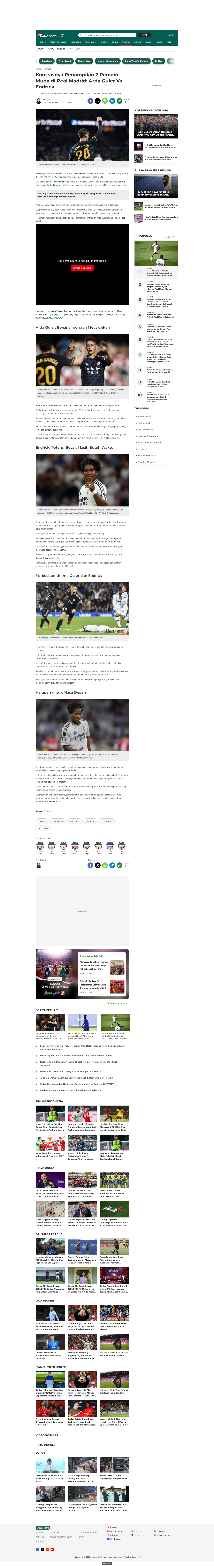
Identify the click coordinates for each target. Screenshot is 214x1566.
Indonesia (76, 42)
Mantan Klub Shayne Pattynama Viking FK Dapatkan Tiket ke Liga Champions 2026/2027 (79, 1156)
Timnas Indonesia (49, 1101)
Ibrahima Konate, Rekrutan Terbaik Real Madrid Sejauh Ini (71, 1090)
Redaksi (40, 1537)
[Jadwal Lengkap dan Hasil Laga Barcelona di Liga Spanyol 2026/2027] (138, 146)
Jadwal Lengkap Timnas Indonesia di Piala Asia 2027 (50, 1154)
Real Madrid (80, 173)
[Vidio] (47, 1549)
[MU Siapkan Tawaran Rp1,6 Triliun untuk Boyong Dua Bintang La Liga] (156, 186)
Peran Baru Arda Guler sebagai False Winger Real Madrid (70, 1071)
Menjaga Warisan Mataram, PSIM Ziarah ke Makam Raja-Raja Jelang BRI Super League (50, 1260)
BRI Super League (58, 42)
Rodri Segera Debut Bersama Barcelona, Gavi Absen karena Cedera (76, 1055)
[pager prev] (37, 61)
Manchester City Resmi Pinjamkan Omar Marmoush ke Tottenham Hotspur (50, 1326)
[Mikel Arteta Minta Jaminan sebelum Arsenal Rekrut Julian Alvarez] (138, 218)
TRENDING (141, 408)
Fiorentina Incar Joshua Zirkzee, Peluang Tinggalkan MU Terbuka (50, 1422)
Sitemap (40, 1541)
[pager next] (177, 61)
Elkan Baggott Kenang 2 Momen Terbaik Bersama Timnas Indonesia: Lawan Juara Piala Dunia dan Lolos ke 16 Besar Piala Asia (49, 1222)
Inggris (104, 42)
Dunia (115, 42)
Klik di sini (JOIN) (55, 317)
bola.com (94, 1557)
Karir (81, 1537)
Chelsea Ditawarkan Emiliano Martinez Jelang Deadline (48, 1355)
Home (43, 42)
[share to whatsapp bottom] (105, 865)
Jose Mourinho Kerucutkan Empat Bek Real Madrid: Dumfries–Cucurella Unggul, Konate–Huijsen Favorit (159, 302)
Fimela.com (138, 1535)
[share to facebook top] (90, 101)
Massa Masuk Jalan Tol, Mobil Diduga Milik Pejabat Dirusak (82, 1507)
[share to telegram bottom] (112, 865)
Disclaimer (55, 1533)
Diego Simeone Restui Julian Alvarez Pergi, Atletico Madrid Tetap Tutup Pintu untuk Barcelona (50, 1036)
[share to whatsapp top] (105, 101)
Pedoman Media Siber (61, 1537)
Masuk (171, 35)
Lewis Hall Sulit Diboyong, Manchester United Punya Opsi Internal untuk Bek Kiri (114, 1422)
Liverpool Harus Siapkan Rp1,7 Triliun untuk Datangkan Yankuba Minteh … (161, 206)
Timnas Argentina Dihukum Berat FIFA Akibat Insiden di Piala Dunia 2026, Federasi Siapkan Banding (82, 1222)
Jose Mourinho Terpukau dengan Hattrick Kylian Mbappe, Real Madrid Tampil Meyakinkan (159, 287)
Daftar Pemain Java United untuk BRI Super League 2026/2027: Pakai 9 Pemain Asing (113, 1289)
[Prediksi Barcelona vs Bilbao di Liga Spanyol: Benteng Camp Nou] (138, 158)
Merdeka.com (116, 1539)
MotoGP (138, 42)
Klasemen (61, 49)
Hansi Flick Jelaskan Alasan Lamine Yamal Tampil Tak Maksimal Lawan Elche (159, 329)
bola (51, 35)
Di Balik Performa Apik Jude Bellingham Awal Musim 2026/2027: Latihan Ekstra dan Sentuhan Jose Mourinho (160, 343)
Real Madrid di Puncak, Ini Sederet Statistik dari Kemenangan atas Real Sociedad (158, 398)
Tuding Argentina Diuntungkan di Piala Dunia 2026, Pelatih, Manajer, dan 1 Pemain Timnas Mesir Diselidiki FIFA (114, 1222)
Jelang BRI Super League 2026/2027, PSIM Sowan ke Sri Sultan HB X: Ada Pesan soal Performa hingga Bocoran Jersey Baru (81, 1289)
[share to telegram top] (112, 101)
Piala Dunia (90, 42)
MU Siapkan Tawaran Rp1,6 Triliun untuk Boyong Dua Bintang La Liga (153, 193)
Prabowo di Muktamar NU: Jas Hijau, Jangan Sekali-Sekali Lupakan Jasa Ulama (113, 1507)
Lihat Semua (168, 237)
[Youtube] (52, 1549)
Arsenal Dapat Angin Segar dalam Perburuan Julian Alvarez (113, 1326)
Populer (145, 235)
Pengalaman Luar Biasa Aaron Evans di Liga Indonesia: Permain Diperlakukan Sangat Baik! (113, 1260)
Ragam (149, 42)
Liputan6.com (116, 1531)
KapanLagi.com (164, 1535)
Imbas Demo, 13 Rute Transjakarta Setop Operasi (113, 1477)
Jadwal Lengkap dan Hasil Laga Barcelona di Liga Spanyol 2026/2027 (77, 1084)
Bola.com (137, 1531)
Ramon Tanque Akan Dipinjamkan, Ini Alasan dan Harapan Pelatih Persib (82, 1260)
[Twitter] (42, 1549)
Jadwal (51, 49)
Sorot (40, 1452)
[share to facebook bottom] (90, 865)
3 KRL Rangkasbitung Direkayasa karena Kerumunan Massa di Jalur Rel (81, 1478)
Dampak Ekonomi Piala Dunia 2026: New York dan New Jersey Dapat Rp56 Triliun (81, 1193)
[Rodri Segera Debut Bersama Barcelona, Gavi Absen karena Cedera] (156, 126)
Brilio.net (114, 1535)
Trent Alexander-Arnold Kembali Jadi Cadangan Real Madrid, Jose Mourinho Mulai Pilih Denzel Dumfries (114, 1036)
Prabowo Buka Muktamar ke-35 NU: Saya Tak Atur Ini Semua (49, 1478)
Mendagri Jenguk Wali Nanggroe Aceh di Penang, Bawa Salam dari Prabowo (49, 1507)
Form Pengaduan (87, 1533)
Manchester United (51, 1367)
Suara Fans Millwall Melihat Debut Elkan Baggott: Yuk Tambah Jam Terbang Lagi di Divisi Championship (50, 1127)
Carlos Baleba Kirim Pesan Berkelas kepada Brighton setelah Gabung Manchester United (82, 1422)
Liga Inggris (45, 1300)
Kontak (40, 1533)
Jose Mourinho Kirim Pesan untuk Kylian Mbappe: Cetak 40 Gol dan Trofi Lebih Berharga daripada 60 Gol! (159, 358)
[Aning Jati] (39, 101)
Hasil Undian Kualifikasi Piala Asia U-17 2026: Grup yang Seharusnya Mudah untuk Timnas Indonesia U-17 (114, 1127)
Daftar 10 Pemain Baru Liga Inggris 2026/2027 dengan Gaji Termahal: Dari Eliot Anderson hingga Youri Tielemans (49, 1393)
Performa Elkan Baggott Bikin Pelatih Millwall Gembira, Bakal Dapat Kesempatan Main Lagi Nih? (114, 1156)
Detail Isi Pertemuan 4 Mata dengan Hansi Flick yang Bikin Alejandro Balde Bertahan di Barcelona (82, 1036)
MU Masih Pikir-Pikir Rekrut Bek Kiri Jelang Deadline (114, 1354)
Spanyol (126, 42)
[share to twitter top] (98, 101)
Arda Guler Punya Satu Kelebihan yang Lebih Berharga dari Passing (76, 1078)
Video (159, 42)
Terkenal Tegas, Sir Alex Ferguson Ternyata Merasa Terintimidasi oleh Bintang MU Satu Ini (81, 1326)
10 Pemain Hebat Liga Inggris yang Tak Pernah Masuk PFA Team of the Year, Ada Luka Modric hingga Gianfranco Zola (82, 1355)
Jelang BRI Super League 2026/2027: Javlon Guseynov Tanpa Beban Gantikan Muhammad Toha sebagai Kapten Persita (50, 1289)
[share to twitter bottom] (98, 865)
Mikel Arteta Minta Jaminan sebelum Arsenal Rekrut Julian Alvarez (161, 218)
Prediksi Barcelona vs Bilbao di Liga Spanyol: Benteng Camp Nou (161, 158)
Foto (169, 42)
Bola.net (160, 1531)
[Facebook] (37, 1549)
